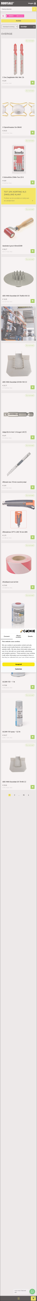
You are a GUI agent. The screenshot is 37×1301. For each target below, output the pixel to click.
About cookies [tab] (18, 636)
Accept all (18, 664)
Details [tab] (30, 636)
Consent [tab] (7, 636)
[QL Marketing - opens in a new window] (27, 631)
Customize (18, 669)
